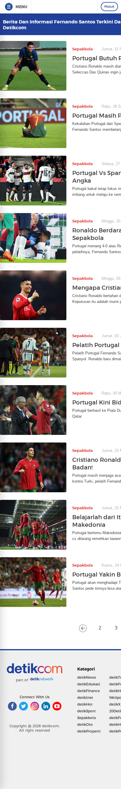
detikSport (86, 711)
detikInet (85, 697)
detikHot (85, 704)
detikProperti (88, 731)
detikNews (86, 677)
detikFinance (88, 691)
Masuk (109, 6)
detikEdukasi (88, 684)
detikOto (85, 724)
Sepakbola (86, 718)
